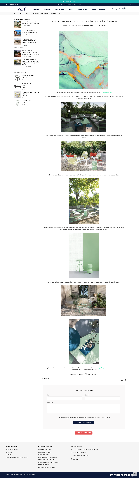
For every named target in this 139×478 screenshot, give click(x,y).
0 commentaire (101, 25)
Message (50, 402)
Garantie (8, 454)
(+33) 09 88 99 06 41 (79, 452)
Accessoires (82, 9)
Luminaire (47, 9)
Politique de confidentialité (46, 459)
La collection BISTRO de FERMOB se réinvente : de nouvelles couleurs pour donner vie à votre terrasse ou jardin (30, 42)
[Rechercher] (112, 9)
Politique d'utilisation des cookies (48, 462)
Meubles (36, 9)
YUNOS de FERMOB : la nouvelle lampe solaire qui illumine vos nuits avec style (30, 52)
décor (94, 9)
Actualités (23, 13)
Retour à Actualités (84, 433)
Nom (48, 395)
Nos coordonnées (43, 464)
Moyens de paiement (44, 449)
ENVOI (70, 1)
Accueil (102, 9)
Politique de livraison (44, 452)
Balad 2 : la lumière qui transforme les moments (29, 31)
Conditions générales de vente (47, 457)
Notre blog (9, 452)
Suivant (122, 380)
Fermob (71, 9)
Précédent (46, 378)
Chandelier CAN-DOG (28, 84)
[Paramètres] (116, 9)
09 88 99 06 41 (14, 4)
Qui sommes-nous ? (12, 449)
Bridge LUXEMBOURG (28, 75)
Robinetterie (59, 9)
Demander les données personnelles (16, 457)
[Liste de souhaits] (119, 9)
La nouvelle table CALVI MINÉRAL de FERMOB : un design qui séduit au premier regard (30, 62)
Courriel (87, 395)
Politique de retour (43, 454)
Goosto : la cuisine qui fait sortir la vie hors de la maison (31, 22)
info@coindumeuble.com (80, 455)
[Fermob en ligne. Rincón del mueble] (83, 131)
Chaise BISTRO (26, 100)
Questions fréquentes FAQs (46, 467)
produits (60, 282)
